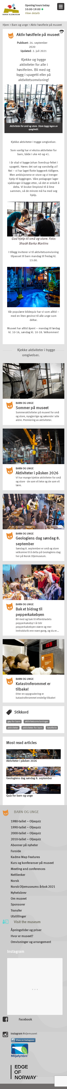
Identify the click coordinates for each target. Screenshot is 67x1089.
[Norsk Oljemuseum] (11, 9)
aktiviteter (13, 728)
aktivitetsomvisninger (36, 721)
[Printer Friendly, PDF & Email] (61, 31)
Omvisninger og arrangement (31, 942)
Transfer (16, 910)
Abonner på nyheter (24, 845)
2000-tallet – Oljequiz (26, 833)
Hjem (6, 25)
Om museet (19, 898)
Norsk (15, 881)
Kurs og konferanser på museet (32, 863)
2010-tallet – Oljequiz (26, 839)
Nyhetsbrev (18, 892)
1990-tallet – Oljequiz (26, 827)
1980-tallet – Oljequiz (26, 821)
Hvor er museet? (22, 936)
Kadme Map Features (25, 857)
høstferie (52, 728)
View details (32, 13)
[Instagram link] (23, 1040)
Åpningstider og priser (26, 930)
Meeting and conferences (28, 869)
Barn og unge (20, 25)
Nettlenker (18, 874)
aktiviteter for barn (33, 728)
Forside (16, 851)
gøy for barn (14, 721)
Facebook (25, 1019)
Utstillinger (18, 916)
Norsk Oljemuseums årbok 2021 (33, 886)
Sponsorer (18, 904)
